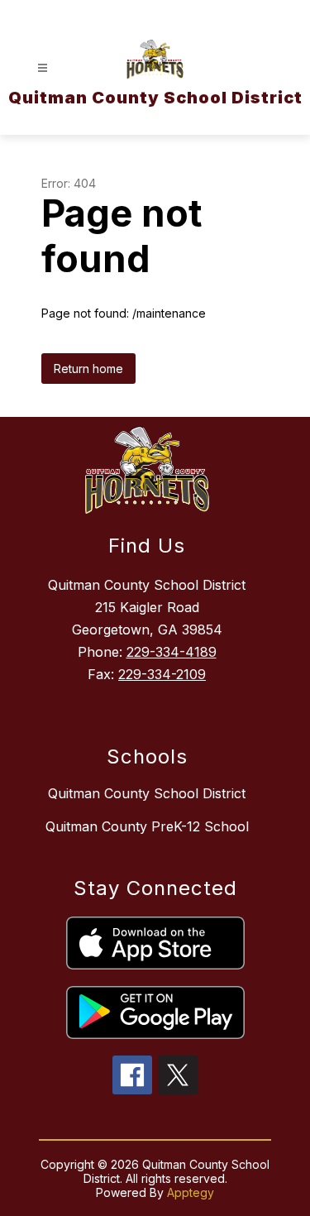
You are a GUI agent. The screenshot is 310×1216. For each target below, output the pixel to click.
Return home (88, 368)
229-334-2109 (162, 674)
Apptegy (190, 1192)
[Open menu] (42, 68)
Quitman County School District (147, 793)
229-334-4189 (171, 652)
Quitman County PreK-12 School (147, 826)
